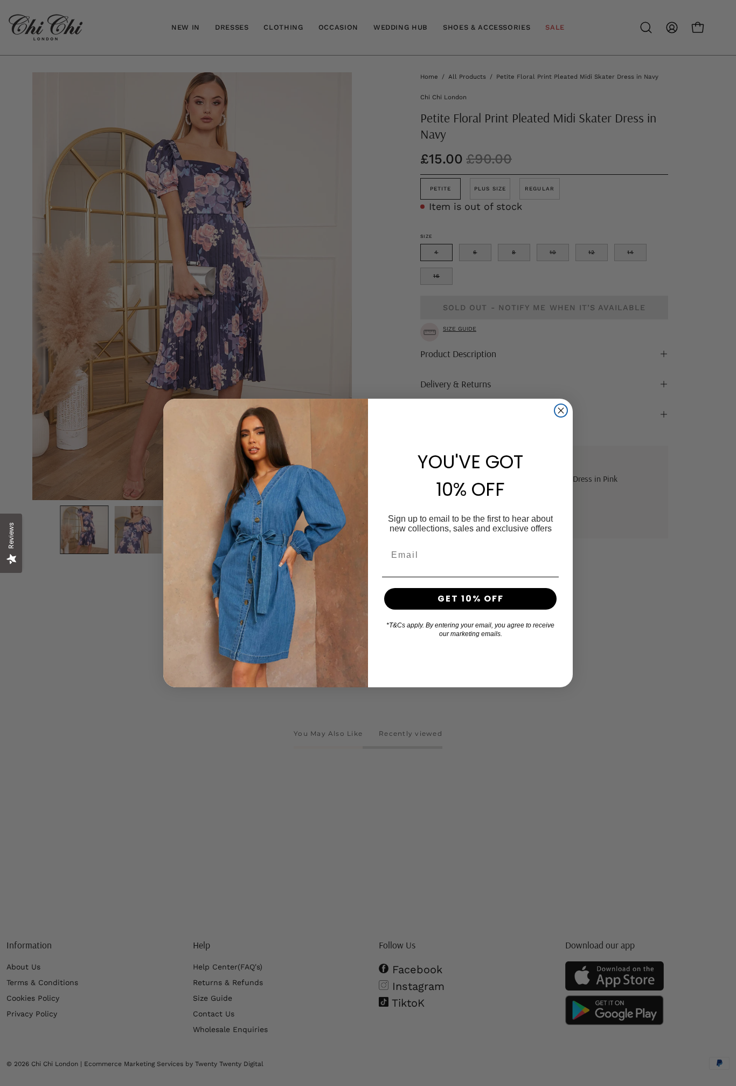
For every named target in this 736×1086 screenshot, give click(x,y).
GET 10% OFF (471, 598)
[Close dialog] (560, 410)
